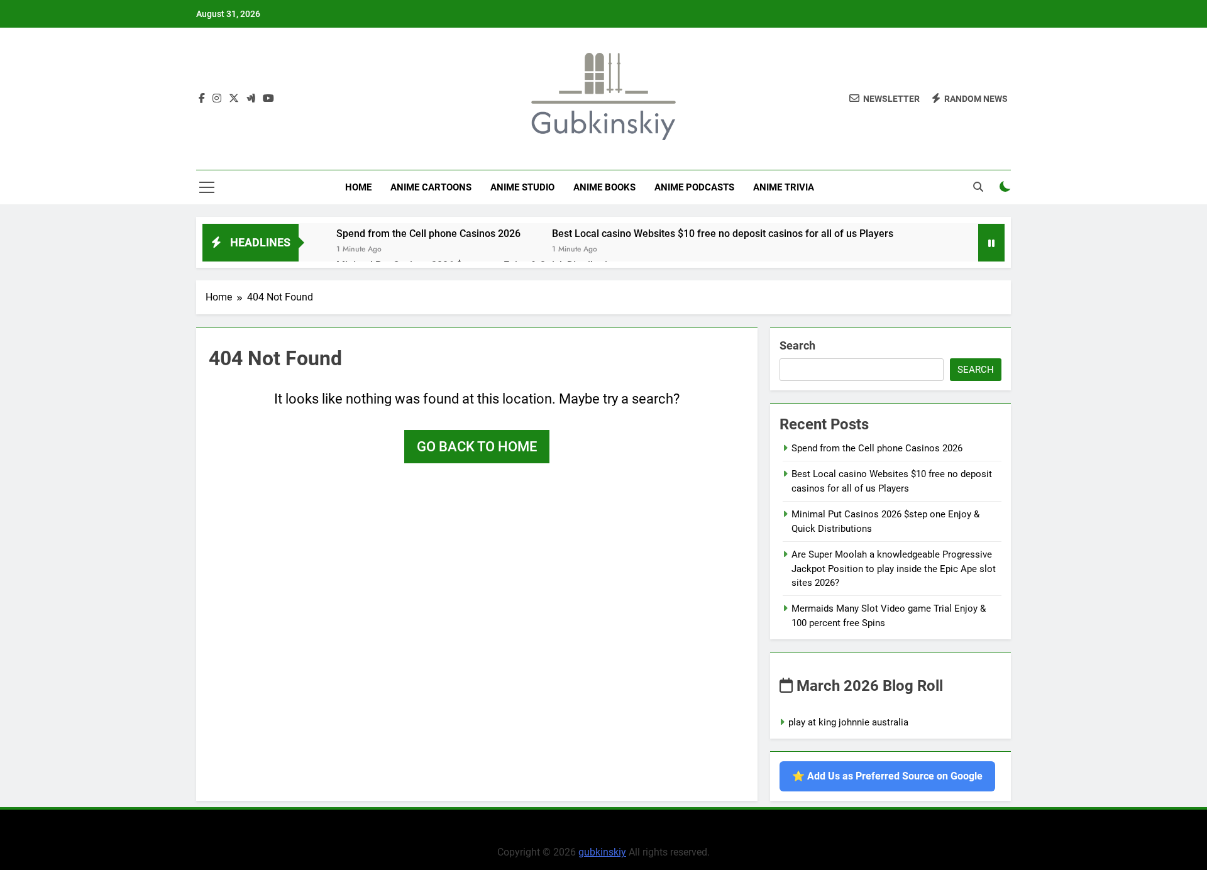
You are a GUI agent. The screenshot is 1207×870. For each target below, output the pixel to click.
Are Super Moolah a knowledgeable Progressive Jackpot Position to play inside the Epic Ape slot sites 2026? (893, 568)
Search (797, 345)
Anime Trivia (783, 187)
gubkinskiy (602, 852)
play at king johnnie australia (848, 722)
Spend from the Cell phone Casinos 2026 (428, 234)
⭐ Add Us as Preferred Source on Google (887, 776)
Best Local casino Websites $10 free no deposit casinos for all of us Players (722, 234)
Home (358, 187)
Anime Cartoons (430, 187)
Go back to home (477, 446)
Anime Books (604, 187)
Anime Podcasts (694, 187)
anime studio (522, 187)
